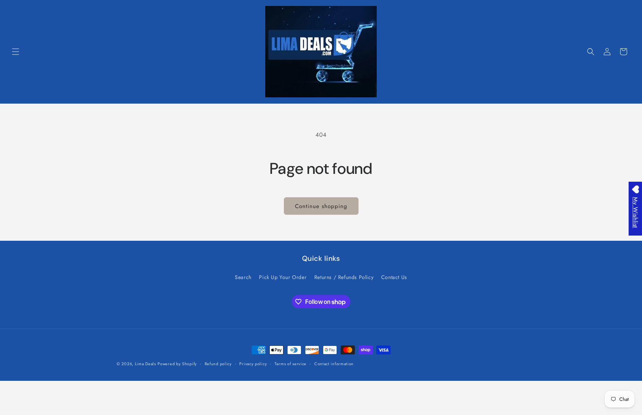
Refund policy (218, 364)
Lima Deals (145, 364)
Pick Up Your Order (283, 277)
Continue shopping (321, 206)
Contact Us (394, 277)
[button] (15, 51)
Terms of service (291, 364)
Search (243, 277)
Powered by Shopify (177, 364)
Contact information (334, 364)
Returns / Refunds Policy (343, 277)
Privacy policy (253, 364)
